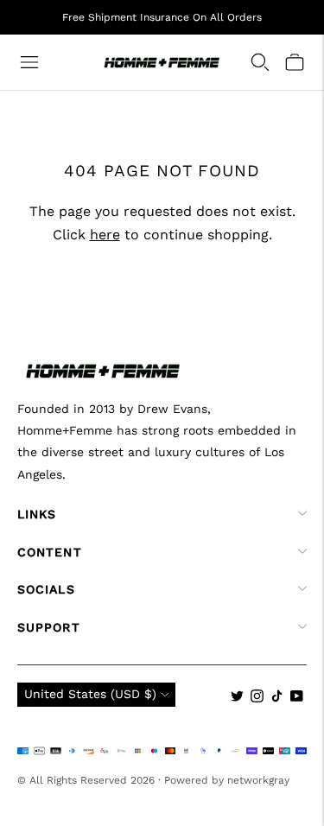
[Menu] (29, 62)
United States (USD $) (90, 694)
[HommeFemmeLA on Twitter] (237, 698)
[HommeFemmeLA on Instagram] (257, 698)
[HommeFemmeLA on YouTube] (296, 698)
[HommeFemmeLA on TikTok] (276, 698)
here (105, 234)
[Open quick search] (260, 62)
